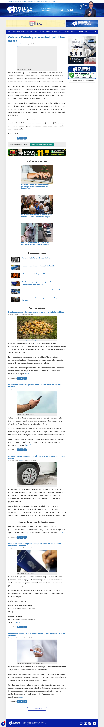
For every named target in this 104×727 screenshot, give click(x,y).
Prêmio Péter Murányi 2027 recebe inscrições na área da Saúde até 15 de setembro (36, 634)
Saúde (60, 31)
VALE (36, 31)
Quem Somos (9, 1)
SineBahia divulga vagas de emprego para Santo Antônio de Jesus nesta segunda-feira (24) (42, 283)
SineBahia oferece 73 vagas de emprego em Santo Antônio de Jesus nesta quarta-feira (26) (34, 545)
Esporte (73, 31)
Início (24, 722)
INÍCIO (9, 31)
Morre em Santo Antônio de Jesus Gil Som (36, 258)
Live (86, 31)
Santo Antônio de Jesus (19, 31)
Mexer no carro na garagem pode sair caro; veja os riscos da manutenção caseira (36, 457)
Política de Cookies (50, 1)
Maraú (20, 389)
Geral (20, 314)
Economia (54, 31)
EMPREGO (21, 548)
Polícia (48, 31)
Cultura (67, 31)
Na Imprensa (23, 1)
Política (42, 31)
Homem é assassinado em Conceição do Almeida (38, 266)
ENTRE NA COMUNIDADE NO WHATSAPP (42, 144)
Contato (30, 1)
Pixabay (34, 340)
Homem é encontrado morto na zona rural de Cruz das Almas (42, 290)
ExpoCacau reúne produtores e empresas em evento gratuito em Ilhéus (36, 312)
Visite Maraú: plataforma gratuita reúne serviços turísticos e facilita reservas (34, 386)
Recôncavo (30, 31)
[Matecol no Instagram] (37, 152)
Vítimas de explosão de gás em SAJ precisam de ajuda (40, 274)
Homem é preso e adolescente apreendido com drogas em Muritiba (41, 299)
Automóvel (21, 460)
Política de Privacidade (38, 1)
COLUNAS (80, 31)
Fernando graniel (25, 340)
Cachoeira (21, 44)
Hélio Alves (16, 1)
